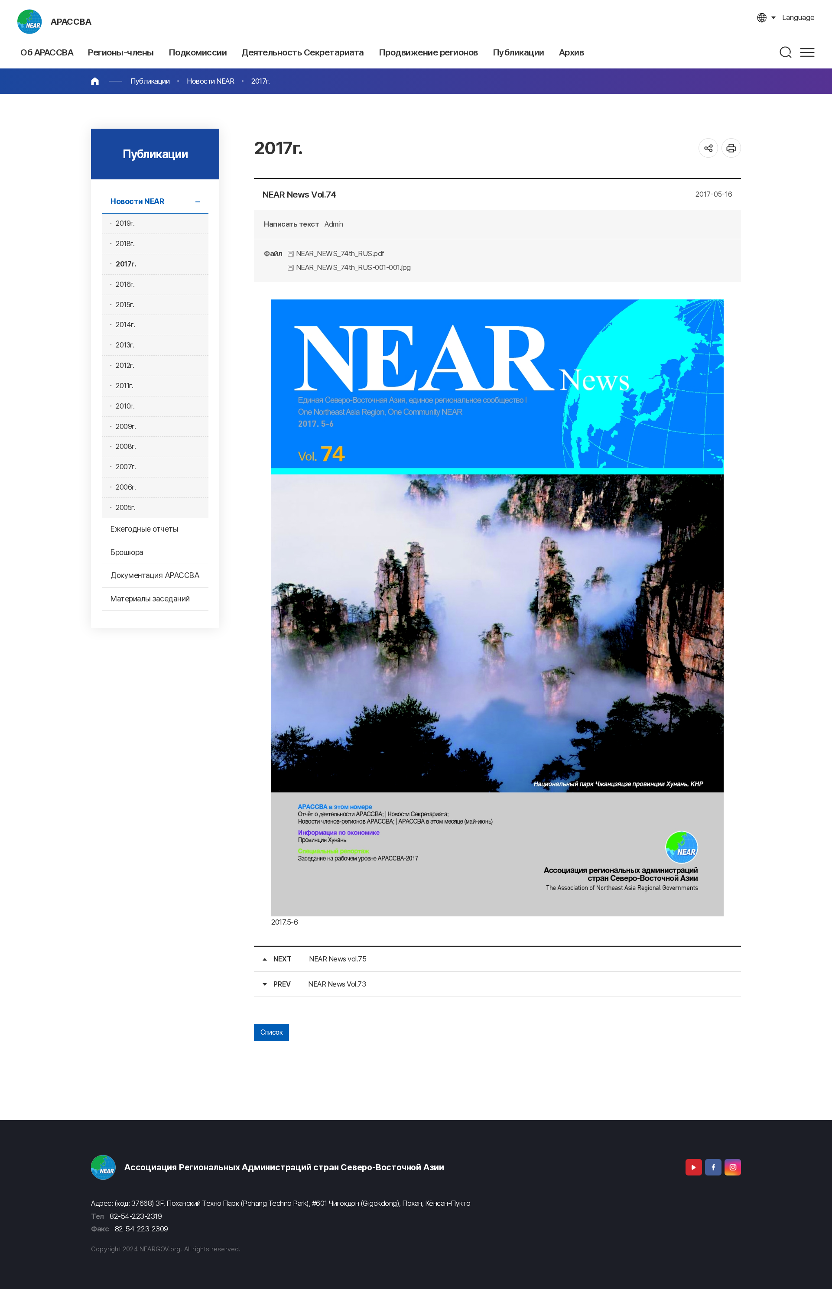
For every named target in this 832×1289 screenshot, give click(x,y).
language (798, 17)
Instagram (733, 1167)
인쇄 (731, 148)
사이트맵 (807, 52)
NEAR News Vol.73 (337, 984)
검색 (786, 52)
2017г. (260, 81)
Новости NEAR (210, 81)
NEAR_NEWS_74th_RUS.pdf (339, 253)
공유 (708, 148)
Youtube (694, 1167)
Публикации (149, 81)
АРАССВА (71, 21)
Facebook (713, 1167)
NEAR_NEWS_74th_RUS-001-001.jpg (352, 267)
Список (271, 1032)
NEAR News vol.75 (337, 959)
